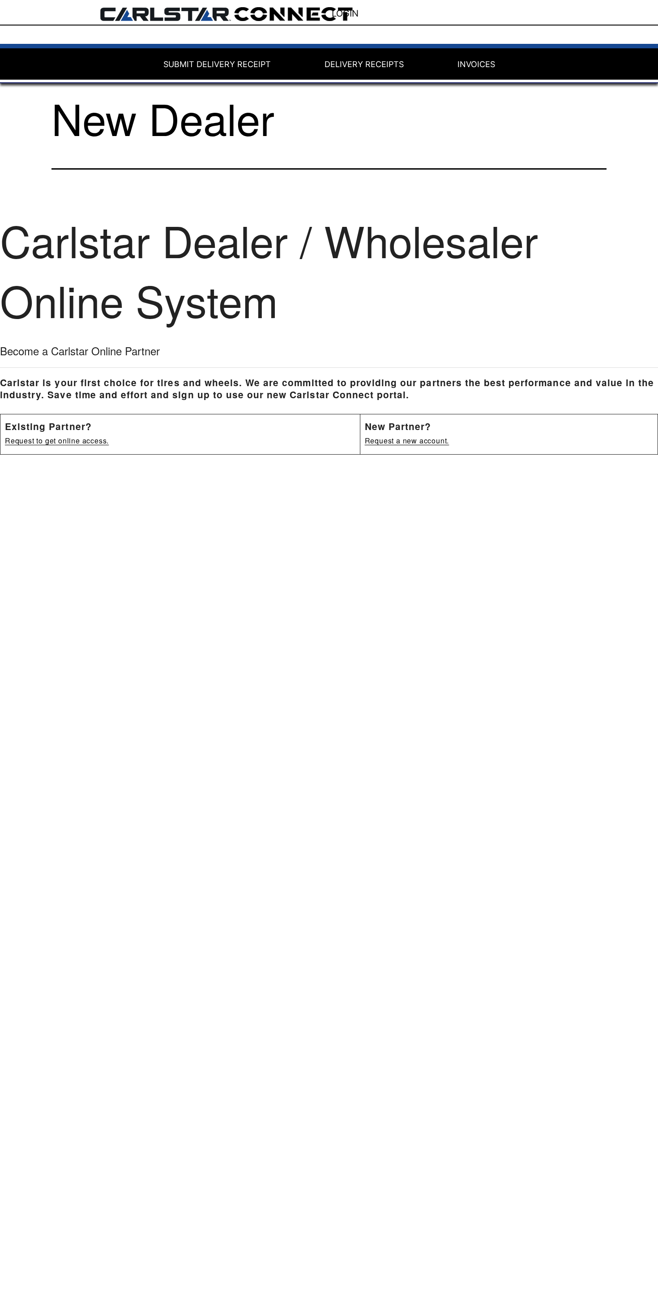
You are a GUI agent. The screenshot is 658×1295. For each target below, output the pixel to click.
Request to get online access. (57, 440)
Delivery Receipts (364, 64)
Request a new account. (407, 440)
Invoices (476, 64)
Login (345, 13)
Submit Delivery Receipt (217, 64)
